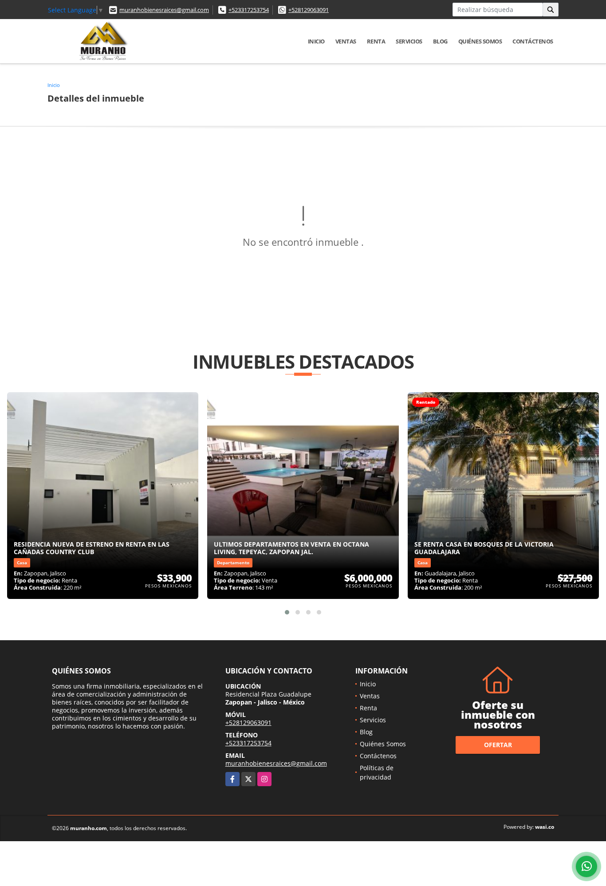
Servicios (409, 41)
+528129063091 (308, 10)
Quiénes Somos (480, 41)
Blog (440, 41)
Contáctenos (532, 41)
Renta (376, 41)
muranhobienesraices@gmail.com (164, 10)
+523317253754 (248, 10)
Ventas (345, 41)
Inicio (316, 41)
